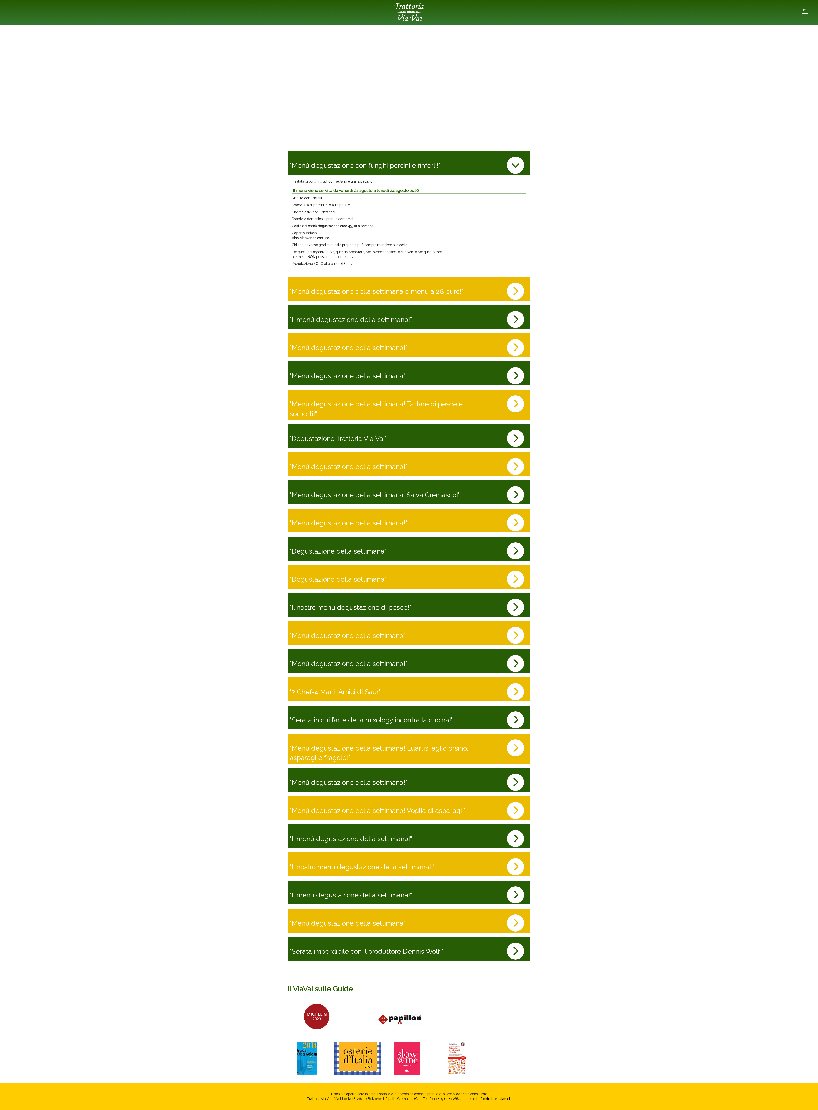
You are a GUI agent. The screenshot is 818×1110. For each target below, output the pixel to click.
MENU (806, 11)
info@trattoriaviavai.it (494, 1099)
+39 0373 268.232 (451, 1099)
